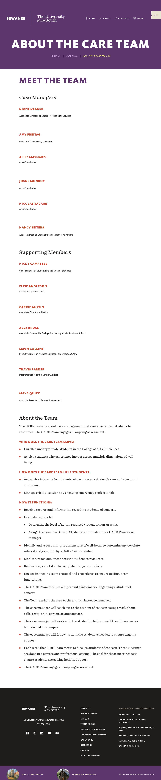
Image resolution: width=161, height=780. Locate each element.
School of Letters (32, 774)
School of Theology (84, 774)
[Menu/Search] (156, 15)
